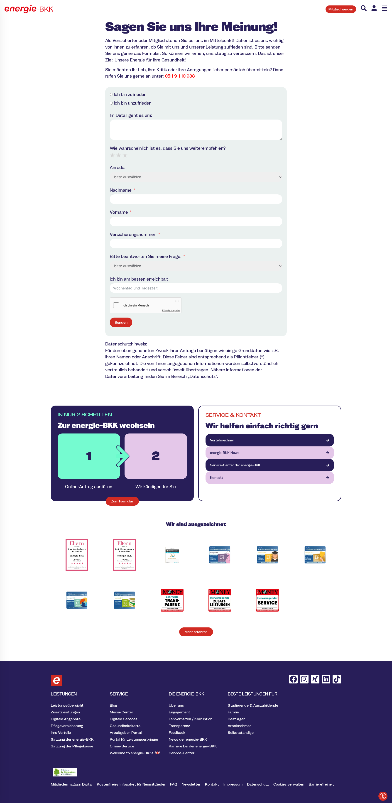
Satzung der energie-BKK (72, 739)
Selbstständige (241, 732)
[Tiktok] (337, 679)
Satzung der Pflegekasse (72, 746)
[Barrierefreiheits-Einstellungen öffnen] (382, 796)
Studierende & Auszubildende (253, 705)
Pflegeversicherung (67, 725)
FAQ (173, 784)
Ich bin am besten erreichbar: (139, 279)
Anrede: (117, 167)
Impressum (233, 784)
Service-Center (181, 752)
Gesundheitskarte (125, 725)
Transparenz (179, 725)
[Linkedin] (326, 679)
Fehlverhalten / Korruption (190, 718)
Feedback (177, 732)
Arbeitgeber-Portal (126, 732)
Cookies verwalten (288, 784)
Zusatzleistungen (65, 712)
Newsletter (191, 784)
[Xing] (315, 679)
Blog (113, 705)
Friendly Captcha (171, 310)
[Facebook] (293, 679)
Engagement (179, 712)
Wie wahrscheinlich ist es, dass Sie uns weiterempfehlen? (167, 148)
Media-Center (121, 712)
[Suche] (364, 8)
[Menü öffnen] (384, 8)
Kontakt (212, 784)
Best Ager (236, 718)
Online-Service (122, 746)
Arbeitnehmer (239, 725)
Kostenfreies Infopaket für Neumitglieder (131, 784)
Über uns (176, 705)
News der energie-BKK (188, 739)
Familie (233, 712)
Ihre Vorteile (61, 732)
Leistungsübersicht (67, 705)
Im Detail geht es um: (131, 115)
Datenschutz (258, 784)
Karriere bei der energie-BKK (193, 746)
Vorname (119, 212)
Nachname (121, 190)
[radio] (112, 155)
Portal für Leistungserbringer (134, 739)
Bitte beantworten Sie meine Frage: (145, 256)
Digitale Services (123, 718)
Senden (121, 322)
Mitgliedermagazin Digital (71, 784)
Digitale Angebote (66, 718)
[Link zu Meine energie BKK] (374, 8)
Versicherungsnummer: (133, 234)
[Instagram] (304, 679)
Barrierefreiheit (321, 784)
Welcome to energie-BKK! (131, 752)
